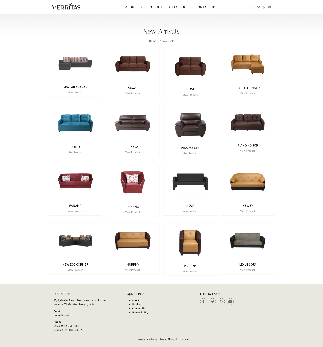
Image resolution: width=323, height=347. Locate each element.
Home (152, 41)
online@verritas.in (64, 315)
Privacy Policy (140, 312)
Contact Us (206, 7)
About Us (133, 7)
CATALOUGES (180, 7)
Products (156, 7)
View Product (75, 92)
